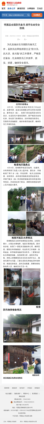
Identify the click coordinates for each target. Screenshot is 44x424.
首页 (3, 8)
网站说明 (22, 396)
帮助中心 (26, 393)
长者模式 (36, 15)
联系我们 (35, 393)
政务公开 (11, 8)
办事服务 (31, 8)
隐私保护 (17, 393)
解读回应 (21, 8)
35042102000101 (28, 402)
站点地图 (9, 393)
